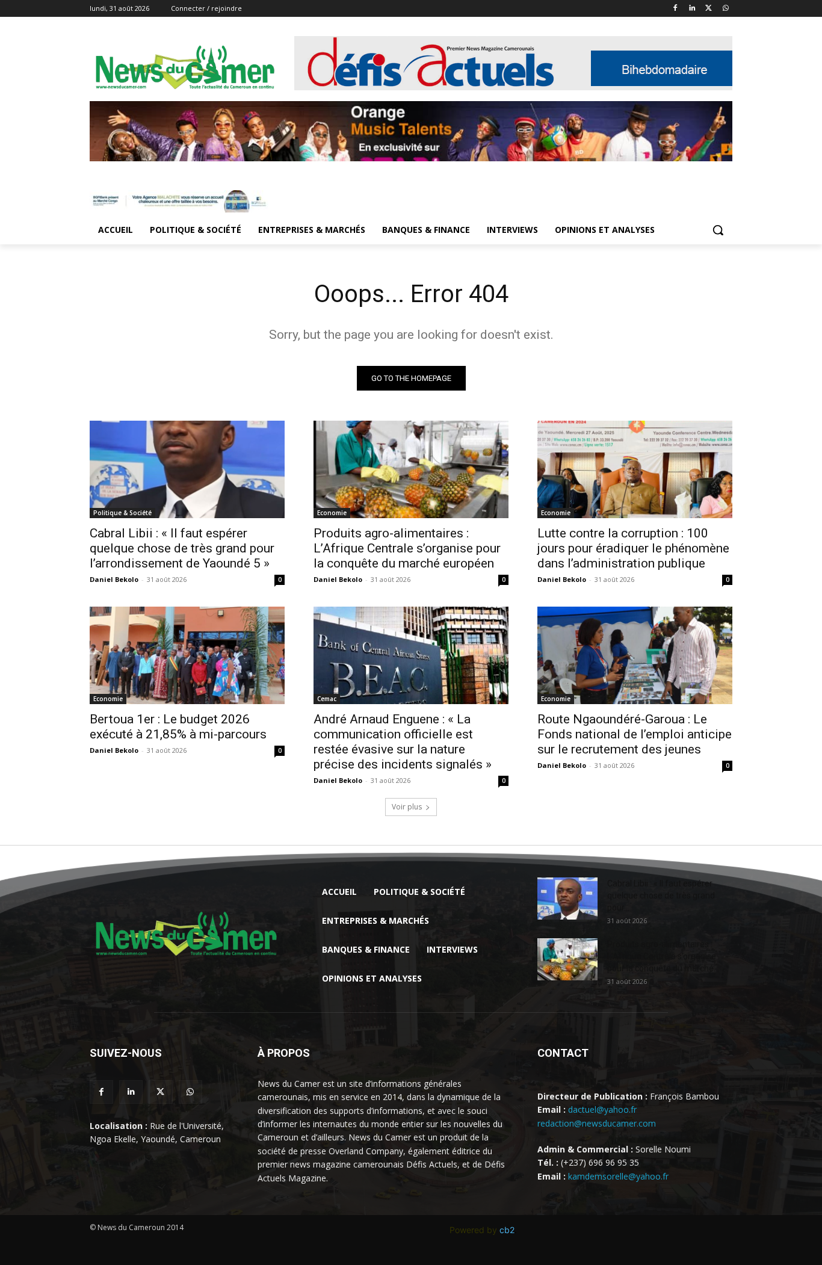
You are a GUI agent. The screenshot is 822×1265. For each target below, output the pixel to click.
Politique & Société (122, 513)
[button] (717, 229)
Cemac (326, 698)
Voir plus (407, 807)
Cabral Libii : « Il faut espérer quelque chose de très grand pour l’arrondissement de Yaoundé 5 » (182, 548)
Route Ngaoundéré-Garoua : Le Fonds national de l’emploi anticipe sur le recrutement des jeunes (634, 734)
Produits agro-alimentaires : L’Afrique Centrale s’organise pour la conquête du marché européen (407, 548)
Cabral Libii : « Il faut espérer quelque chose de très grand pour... (661, 895)
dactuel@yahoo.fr (602, 1109)
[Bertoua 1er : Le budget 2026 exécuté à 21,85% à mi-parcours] (187, 655)
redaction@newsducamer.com (596, 1123)
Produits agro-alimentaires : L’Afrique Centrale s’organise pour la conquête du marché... (663, 956)
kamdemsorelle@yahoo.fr (618, 1176)
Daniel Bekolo (114, 579)
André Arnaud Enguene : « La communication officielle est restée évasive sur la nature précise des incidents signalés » (403, 742)
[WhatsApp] (725, 9)
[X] (708, 9)
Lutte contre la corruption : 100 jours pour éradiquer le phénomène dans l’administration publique (633, 548)
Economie (332, 513)
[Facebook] (675, 9)
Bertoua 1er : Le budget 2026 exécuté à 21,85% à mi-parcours (178, 726)
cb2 (507, 1230)
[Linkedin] (692, 9)
